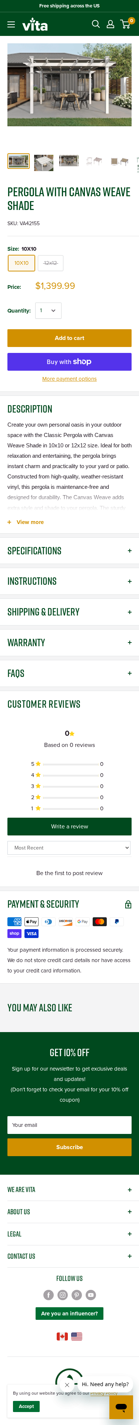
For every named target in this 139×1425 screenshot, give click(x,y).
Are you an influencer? (69, 1313)
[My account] (110, 24)
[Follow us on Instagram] (62, 1294)
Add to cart (69, 338)
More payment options (69, 379)
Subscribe (69, 1147)
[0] (125, 24)
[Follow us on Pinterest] (77, 1294)
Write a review (69, 826)
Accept (26, 1406)
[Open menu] (11, 24)
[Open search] (96, 24)
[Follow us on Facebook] (48, 1294)
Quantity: (19, 310)
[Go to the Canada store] (62, 1336)
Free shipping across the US (69, 6)
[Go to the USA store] (76, 1336)
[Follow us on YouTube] (91, 1294)
